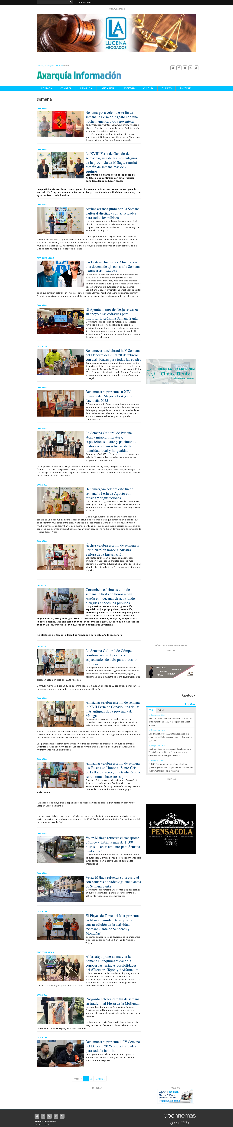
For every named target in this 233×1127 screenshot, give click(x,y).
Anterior (77, 1078)
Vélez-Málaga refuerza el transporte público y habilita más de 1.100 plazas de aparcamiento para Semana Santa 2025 (113, 844)
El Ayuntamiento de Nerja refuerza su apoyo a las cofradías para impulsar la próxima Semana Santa (112, 314)
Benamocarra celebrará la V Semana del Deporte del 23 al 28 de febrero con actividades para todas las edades (113, 355)
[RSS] (196, 67)
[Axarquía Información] (79, 74)
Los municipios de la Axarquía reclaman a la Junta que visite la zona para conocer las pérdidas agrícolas (171, 737)
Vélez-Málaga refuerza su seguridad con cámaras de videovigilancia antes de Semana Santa (113, 882)
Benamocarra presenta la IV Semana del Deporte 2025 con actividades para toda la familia (113, 1046)
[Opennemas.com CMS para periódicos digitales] (180, 1119)
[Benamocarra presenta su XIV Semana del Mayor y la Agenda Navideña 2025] (60, 403)
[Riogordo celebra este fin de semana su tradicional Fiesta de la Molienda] (60, 1010)
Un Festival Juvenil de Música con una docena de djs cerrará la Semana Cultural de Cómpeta (113, 266)
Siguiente (100, 1078)
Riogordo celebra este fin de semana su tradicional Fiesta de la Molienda (112, 1001)
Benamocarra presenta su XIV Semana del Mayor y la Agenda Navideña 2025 (109, 396)
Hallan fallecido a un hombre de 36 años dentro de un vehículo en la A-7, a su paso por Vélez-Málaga (170, 722)
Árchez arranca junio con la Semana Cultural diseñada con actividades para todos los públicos (112, 213)
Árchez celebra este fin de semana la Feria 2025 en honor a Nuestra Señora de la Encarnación (112, 550)
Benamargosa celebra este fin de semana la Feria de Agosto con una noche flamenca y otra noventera (112, 117)
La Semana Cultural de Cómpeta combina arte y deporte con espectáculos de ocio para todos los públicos (112, 657)
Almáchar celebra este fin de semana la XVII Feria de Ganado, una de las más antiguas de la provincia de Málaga (113, 709)
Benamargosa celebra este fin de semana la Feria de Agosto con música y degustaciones (109, 493)
